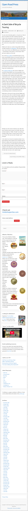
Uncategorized (6, 385)
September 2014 (6, 452)
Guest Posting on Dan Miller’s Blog (17, 156)
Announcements (6, 374)
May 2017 (5, 427)
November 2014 (6, 449)
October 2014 (5, 451)
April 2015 (5, 444)
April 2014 (5, 458)
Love (4, 380)
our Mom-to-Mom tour (8, 70)
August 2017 (5, 424)
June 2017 (5, 426)
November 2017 (6, 421)
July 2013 (5, 471)
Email (3, 189)
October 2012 (5, 485)
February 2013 (6, 479)
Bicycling (20, 30)
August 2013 (5, 469)
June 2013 (5, 472)
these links (9, 351)
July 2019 (5, 413)
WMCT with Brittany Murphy (8, 361)
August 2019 (5, 412)
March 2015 (5, 446)
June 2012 (5, 491)
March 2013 (5, 477)
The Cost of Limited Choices (9, 153)
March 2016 (5, 438)
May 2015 (5, 443)
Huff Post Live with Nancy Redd (8, 360)
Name (3, 183)
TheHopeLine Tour (6, 383)
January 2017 (5, 429)
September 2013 (6, 468)
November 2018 (6, 416)
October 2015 (5, 441)
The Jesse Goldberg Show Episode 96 (10, 364)
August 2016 (5, 433)
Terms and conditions (17, 508)
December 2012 (6, 482)
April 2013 (5, 475)
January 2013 (5, 480)
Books (4, 377)
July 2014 (5, 455)
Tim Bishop (5, 30)
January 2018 (5, 419)
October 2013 (5, 466)
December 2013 (6, 463)
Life (22, 30)
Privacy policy (9, 508)
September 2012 (6, 486)
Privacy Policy (5, 497)
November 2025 (6, 402)
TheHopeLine (14, 48)
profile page (21, 393)
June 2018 (5, 418)
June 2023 (5, 407)
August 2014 (5, 454)
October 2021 (5, 410)
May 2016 (5, 435)
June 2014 (5, 457)
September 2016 (6, 432)
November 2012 (6, 483)
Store (6, 320)
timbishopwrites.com (10, 212)
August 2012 (5, 488)
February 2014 (6, 460)
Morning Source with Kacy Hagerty (9, 363)
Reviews (5, 382)
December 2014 (6, 447)
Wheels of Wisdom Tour (7, 386)
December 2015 (6, 440)
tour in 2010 (9, 55)
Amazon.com (5, 257)
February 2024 (6, 405)
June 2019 (5, 415)
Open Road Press (10, 4)
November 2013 (6, 465)
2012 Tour (5, 372)
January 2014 (5, 461)
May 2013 (5, 474)
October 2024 (5, 404)
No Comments (5, 32)
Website (3, 196)
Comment (4, 170)
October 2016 (5, 430)
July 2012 (5, 489)
